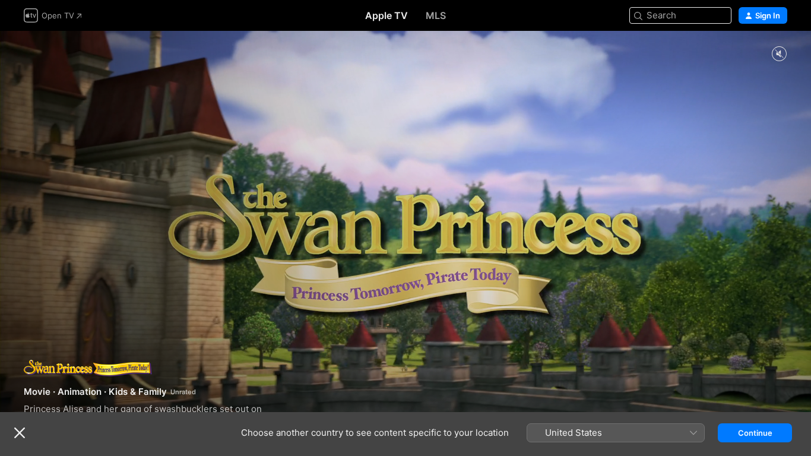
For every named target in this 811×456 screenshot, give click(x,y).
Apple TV (386, 15)
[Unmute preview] (779, 54)
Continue (755, 433)
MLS (436, 15)
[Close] (19, 433)
